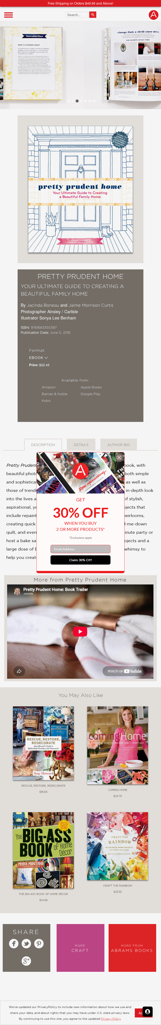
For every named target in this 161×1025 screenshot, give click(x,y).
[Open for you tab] (148, 1012)
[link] (80, 471)
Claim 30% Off (80, 560)
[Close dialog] (119, 457)
